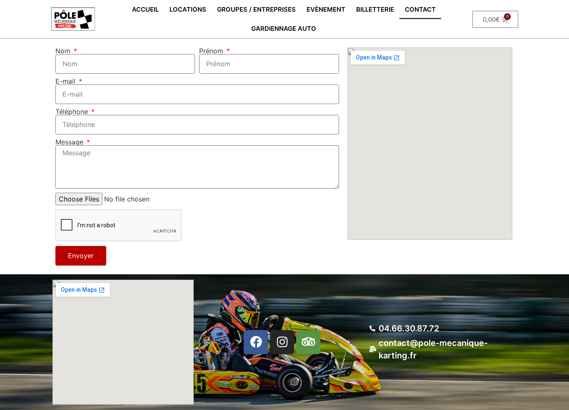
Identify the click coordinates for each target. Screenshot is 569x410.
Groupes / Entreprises (256, 9)
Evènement (326, 9)
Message (70, 142)
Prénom (212, 50)
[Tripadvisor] (308, 342)
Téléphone (72, 111)
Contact (420, 9)
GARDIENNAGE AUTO (283, 28)
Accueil (145, 9)
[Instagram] (282, 342)
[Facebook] (256, 342)
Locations (188, 9)
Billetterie (375, 9)
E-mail (66, 81)
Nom (63, 50)
